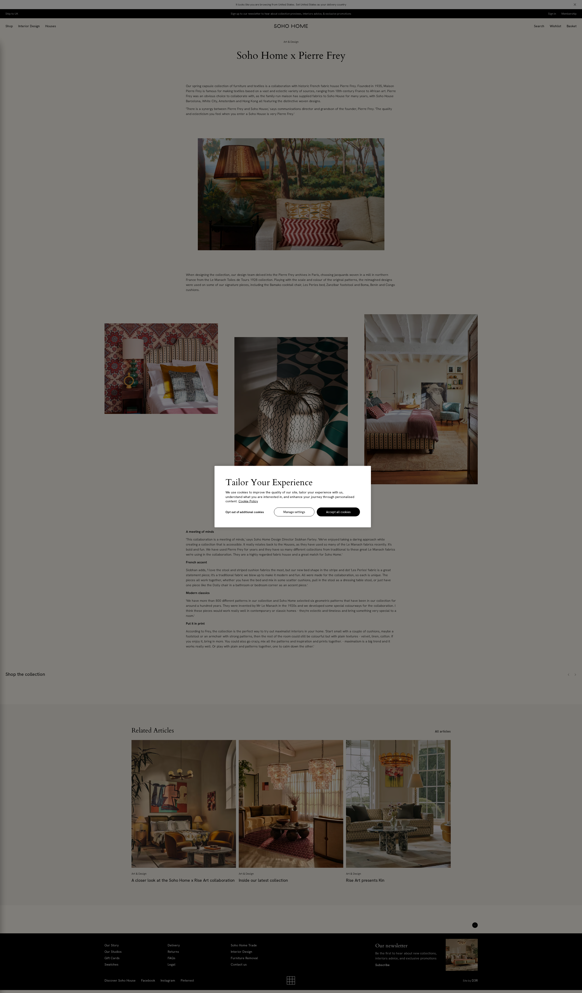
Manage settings (294, 512)
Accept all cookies (338, 512)
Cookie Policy (248, 501)
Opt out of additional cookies (244, 511)
